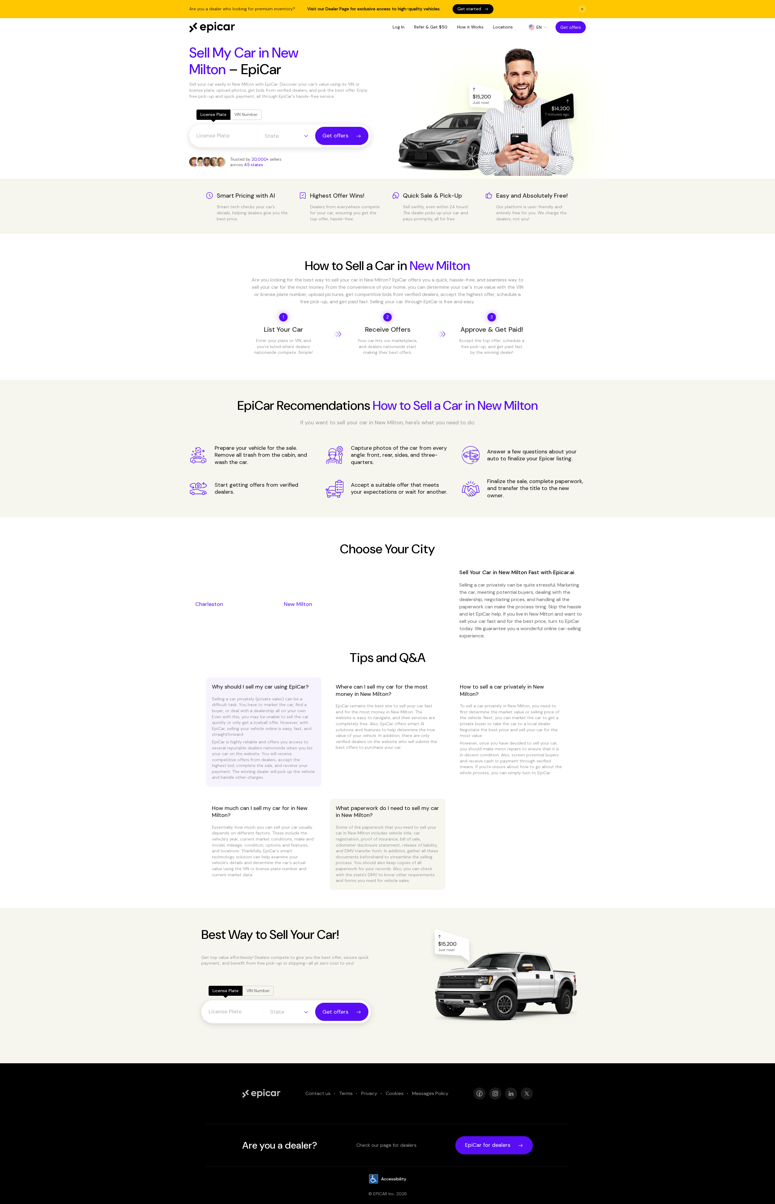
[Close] (582, 9)
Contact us (318, 1093)
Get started (469, 9)
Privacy (369, 1093)
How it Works (470, 27)
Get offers (570, 27)
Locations (503, 27)
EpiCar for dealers (487, 1145)
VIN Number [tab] (246, 114)
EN (539, 27)
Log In (398, 27)
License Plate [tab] (213, 114)
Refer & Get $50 (430, 27)
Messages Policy (430, 1093)
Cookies (395, 1093)
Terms (346, 1093)
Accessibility (393, 1179)
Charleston (209, 604)
